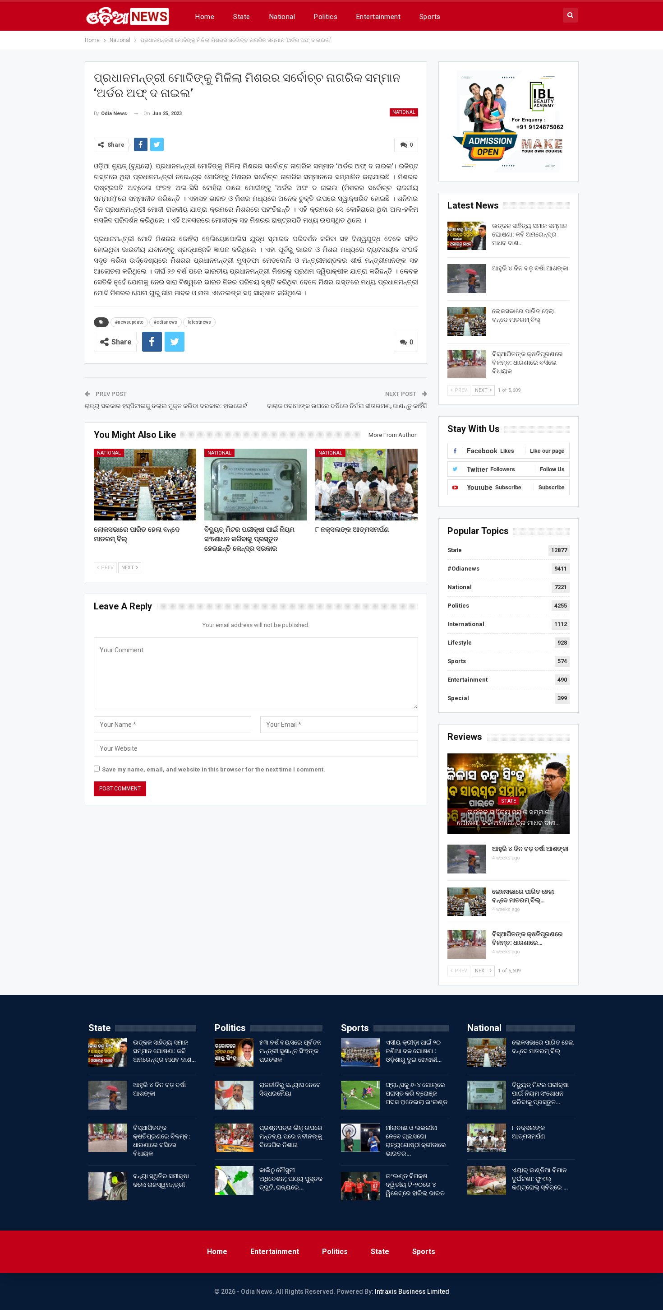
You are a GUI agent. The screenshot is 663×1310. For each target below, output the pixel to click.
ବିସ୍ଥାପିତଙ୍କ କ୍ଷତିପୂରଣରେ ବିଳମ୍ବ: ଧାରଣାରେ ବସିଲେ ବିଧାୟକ (527, 362)
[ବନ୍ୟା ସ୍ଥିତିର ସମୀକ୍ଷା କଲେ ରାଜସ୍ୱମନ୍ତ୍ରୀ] (107, 1186)
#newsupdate (129, 322)
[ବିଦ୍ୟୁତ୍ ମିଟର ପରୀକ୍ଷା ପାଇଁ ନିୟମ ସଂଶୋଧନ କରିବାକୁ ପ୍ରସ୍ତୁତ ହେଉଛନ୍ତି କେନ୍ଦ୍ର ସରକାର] (255, 484)
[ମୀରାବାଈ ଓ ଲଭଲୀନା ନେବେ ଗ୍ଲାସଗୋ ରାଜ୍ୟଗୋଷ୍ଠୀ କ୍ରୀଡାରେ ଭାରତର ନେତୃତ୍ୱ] (360, 1138)
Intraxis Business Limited (412, 1291)
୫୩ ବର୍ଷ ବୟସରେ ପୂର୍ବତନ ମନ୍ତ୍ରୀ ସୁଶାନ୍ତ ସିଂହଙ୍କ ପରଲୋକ (290, 1051)
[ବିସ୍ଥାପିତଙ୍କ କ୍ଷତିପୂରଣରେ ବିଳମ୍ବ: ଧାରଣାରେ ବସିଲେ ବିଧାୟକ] (466, 364)
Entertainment (378, 17)
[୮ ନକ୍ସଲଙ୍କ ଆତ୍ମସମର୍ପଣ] (366, 484)
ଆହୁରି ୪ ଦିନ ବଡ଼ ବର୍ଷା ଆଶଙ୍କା (530, 268)
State (241, 17)
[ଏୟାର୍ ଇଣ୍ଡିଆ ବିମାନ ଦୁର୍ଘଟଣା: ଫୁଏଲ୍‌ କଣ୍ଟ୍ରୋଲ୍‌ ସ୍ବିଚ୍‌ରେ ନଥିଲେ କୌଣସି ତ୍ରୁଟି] (486, 1180)
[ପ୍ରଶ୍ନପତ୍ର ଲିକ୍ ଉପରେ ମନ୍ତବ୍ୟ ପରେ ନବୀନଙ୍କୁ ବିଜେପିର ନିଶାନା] (234, 1138)
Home (204, 17)
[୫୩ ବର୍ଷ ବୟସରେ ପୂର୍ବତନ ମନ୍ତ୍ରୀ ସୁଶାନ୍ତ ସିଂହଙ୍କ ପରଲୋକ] (234, 1052)
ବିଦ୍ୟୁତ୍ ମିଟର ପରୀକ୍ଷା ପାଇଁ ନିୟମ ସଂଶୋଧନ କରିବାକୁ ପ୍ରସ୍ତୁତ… (540, 1093)
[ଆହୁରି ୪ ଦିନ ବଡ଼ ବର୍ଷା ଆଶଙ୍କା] (466, 278)
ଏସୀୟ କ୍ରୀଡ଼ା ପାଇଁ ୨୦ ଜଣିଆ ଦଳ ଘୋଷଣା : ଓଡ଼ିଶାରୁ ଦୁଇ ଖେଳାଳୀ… (414, 1051)
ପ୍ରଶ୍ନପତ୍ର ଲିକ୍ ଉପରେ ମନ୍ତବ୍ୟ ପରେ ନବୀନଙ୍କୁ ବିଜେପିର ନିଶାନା (290, 1136)
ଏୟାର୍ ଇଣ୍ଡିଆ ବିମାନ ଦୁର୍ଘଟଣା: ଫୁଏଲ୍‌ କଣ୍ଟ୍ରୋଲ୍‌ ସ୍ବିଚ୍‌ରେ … (540, 1178)
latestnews (199, 322)
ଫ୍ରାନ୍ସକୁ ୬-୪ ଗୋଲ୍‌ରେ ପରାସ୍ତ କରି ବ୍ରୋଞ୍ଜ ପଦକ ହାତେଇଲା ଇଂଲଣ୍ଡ (416, 1093)
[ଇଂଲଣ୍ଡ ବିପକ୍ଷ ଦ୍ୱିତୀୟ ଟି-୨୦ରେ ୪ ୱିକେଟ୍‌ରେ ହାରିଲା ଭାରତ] (360, 1186)
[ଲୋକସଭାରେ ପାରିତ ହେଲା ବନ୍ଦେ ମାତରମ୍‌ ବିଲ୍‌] (145, 484)
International (465, 624)
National (282, 17)
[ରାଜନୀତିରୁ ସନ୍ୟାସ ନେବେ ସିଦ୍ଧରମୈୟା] (234, 1095)
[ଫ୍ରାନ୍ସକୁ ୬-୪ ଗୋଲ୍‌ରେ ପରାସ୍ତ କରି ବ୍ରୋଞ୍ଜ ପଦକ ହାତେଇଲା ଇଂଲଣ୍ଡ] (360, 1095)
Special (458, 698)
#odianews (165, 322)
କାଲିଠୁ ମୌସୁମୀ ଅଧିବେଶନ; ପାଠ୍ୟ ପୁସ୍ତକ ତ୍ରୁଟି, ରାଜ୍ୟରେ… (290, 1178)
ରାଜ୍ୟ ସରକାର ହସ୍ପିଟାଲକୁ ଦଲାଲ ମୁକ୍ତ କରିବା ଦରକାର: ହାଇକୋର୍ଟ (166, 405)
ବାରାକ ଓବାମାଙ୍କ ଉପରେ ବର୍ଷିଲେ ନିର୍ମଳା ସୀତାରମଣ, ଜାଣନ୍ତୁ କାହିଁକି (347, 405)
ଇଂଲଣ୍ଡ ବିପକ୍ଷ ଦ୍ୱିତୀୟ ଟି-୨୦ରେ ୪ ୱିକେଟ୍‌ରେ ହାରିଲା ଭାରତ (415, 1184)
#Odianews (463, 568)
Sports (430, 17)
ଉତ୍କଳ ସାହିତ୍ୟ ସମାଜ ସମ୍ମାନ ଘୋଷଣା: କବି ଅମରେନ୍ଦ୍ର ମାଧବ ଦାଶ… (529, 234)
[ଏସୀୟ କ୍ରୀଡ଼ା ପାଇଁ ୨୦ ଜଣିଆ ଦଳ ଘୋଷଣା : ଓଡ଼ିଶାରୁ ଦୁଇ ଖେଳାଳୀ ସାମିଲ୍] (360, 1052)
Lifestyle (459, 642)
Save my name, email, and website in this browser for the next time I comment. (213, 769)
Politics (325, 17)
